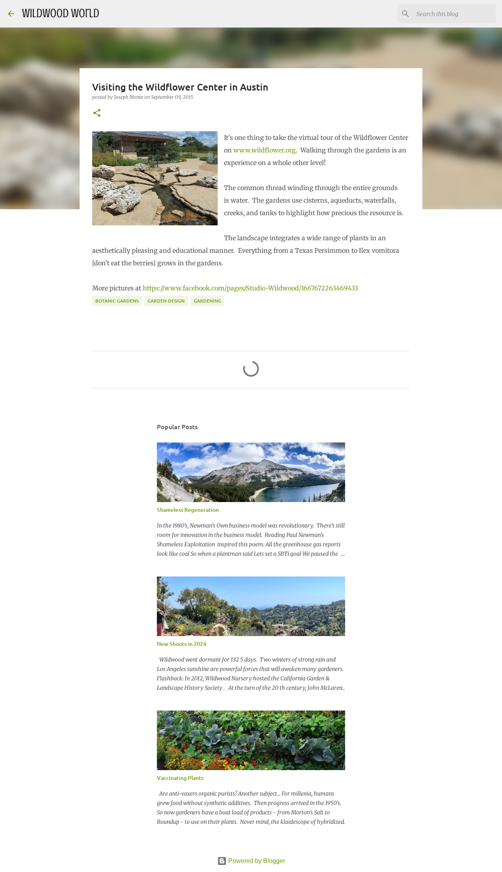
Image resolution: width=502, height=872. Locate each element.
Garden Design (166, 300)
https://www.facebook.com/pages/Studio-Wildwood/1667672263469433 (250, 288)
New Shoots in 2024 (181, 643)
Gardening (207, 300)
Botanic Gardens (116, 300)
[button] (97, 113)
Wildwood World (60, 13)
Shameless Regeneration (188, 509)
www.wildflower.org (264, 150)
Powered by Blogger (256, 860)
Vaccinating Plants (180, 777)
